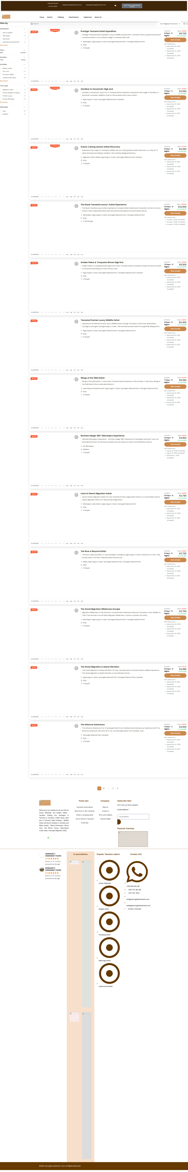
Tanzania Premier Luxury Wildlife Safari (100, 320)
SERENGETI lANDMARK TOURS (53, 855)
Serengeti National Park (117, 42)
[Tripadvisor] (48, 838)
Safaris (49, 17)
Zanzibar (120, 99)
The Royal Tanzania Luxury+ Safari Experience (103, 204)
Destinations (74, 17)
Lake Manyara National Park (93, 388)
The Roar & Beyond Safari (93, 551)
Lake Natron (96, 504)
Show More (4, 45)
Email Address (123, 809)
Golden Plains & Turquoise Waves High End (102, 262)
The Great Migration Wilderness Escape (100, 609)
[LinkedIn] (110, 6)
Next (118, 788)
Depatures (88, 17)
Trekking (60, 17)
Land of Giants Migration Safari (96, 493)
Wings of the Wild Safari (93, 378)
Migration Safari (89, 157)
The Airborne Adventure (93, 724)
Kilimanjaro (87, 42)
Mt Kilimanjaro (88, 446)
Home (42, 17)
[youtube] (115, 6)
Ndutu (98, 157)
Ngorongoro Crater (99, 42)
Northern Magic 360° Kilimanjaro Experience (103, 435)
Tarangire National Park (136, 42)
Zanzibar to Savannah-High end (97, 89)
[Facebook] (108, 6)
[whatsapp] (117, 6)
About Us (98, 17)
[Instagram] (113, 6)
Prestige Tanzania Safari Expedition (98, 31)
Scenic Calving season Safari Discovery (100, 146)
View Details (175, 40)
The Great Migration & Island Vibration (100, 666)
